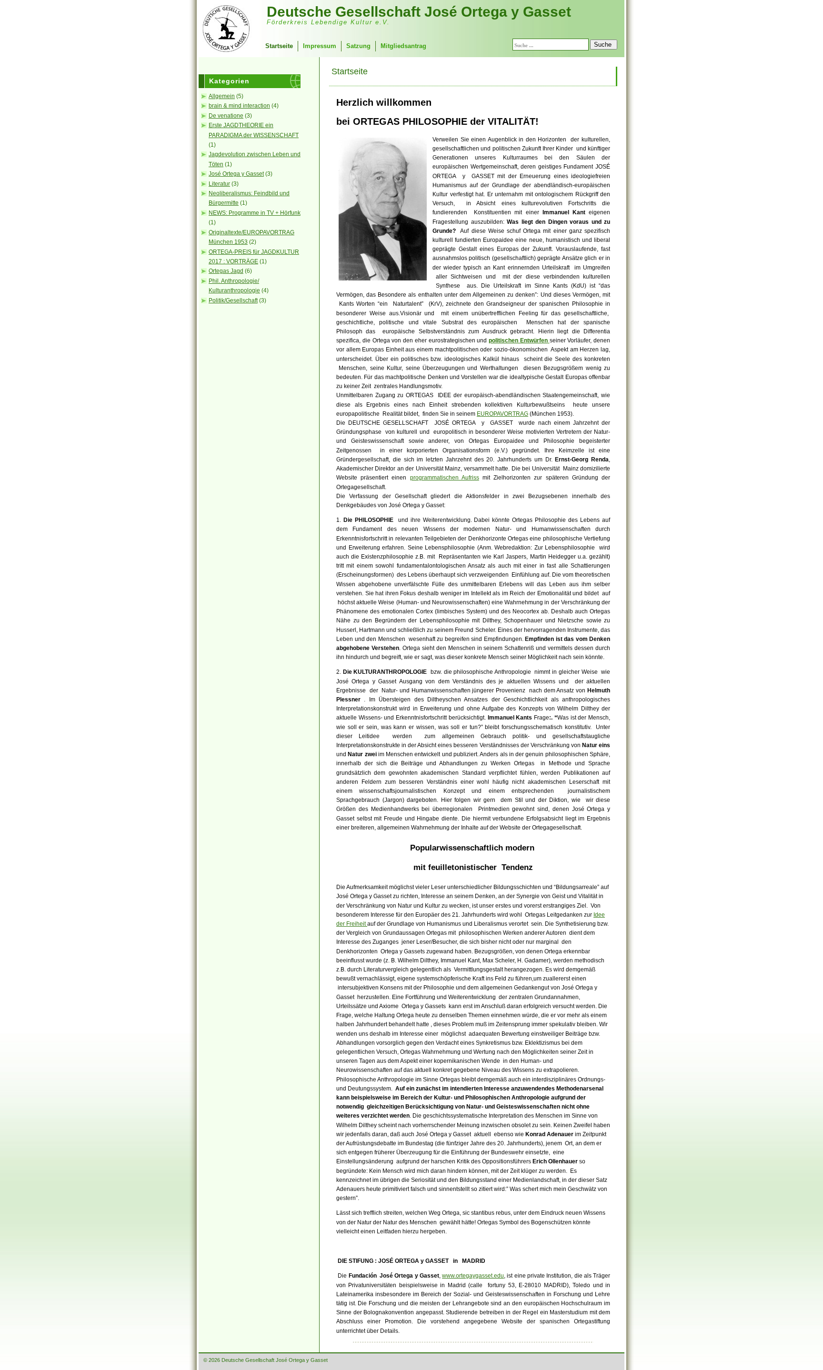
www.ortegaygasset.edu (473, 1275)
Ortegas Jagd (226, 271)
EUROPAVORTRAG (502, 413)
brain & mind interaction (239, 105)
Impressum (319, 46)
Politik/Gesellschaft (233, 300)
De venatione (226, 115)
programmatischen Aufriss (444, 477)
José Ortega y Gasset (236, 173)
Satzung (358, 46)
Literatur (219, 183)
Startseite (279, 46)
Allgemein (222, 96)
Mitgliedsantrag (403, 46)
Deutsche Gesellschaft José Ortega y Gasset (419, 12)
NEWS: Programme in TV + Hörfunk (255, 213)
